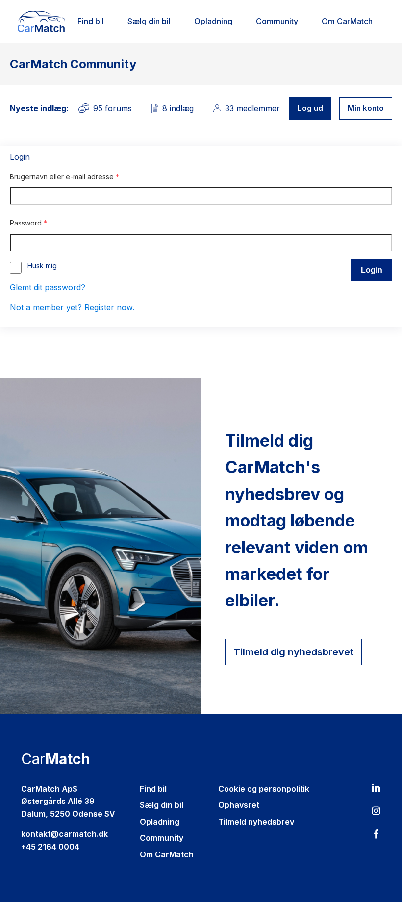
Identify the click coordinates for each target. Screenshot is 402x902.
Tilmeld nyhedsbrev (256, 822)
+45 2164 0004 (50, 847)
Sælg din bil (149, 21)
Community (277, 21)
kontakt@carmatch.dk (64, 834)
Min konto (366, 108)
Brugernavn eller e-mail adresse (64, 177)
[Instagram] (376, 813)
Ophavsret (238, 805)
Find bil (90, 21)
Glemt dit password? (47, 287)
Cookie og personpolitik (263, 789)
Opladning (213, 21)
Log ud (310, 108)
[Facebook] (376, 836)
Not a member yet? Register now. (72, 307)
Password (28, 223)
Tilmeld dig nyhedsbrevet (293, 652)
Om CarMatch (347, 21)
